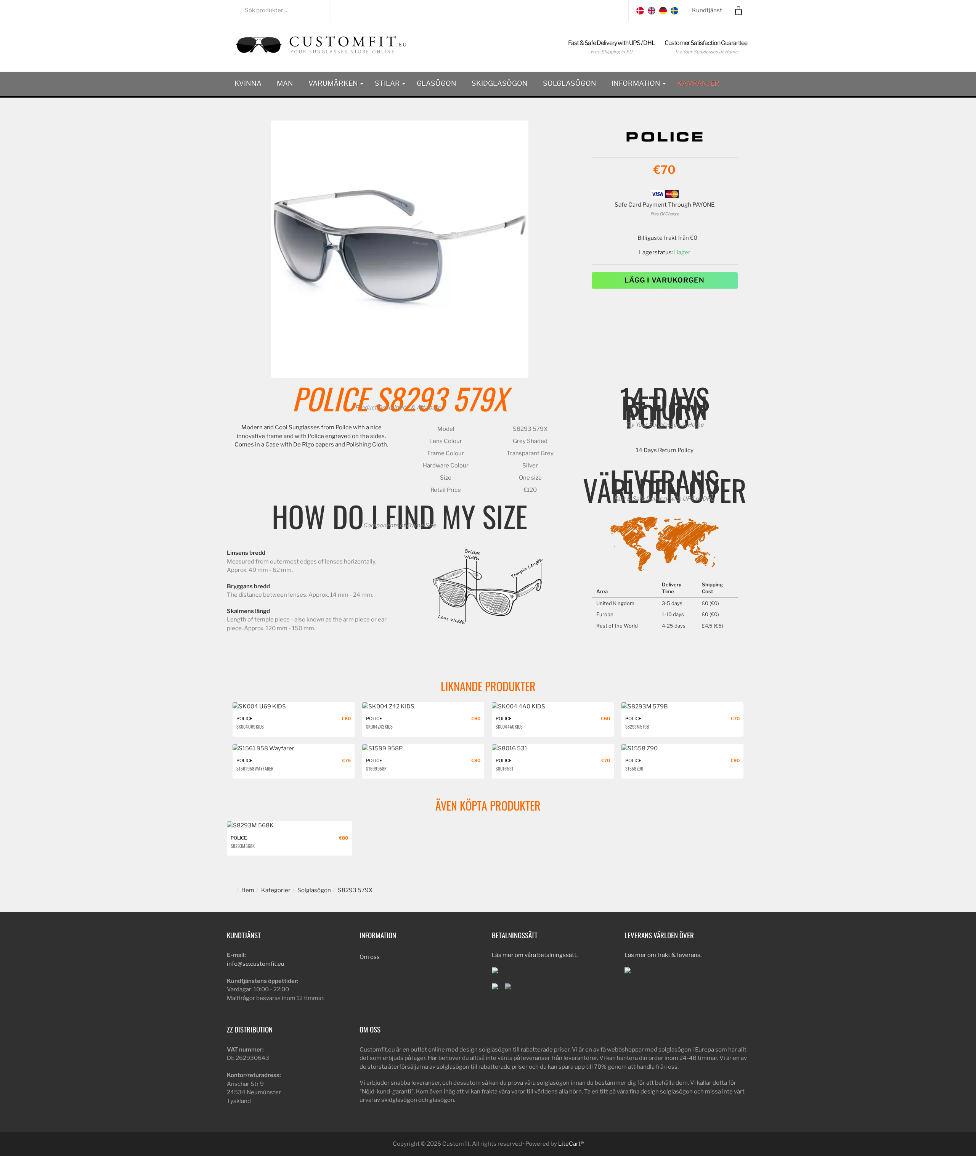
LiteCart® (571, 1143)
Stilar (388, 83)
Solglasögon (569, 83)
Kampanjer (698, 83)
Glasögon (436, 83)
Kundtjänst (707, 10)
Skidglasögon (500, 83)
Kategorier (276, 890)
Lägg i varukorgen (664, 280)
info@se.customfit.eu (255, 963)
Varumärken (334, 83)
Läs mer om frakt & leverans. (663, 955)
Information (637, 83)
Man (285, 83)
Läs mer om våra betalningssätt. (535, 955)
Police (330, 398)
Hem (247, 890)
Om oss (370, 957)
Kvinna (248, 83)
